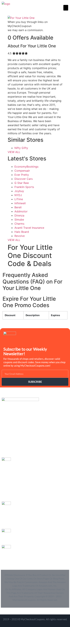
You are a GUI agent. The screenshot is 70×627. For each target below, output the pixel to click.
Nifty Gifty (21, 148)
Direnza (19, 215)
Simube (19, 219)
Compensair (22, 170)
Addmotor (21, 211)
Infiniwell (20, 203)
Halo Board (21, 231)
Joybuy (19, 191)
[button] (65, 8)
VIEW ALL (14, 152)
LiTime (18, 199)
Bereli (18, 207)
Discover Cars (23, 178)
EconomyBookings (26, 166)
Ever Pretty (21, 174)
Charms (19, 223)
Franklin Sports (24, 187)
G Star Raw (21, 183)
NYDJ (18, 195)
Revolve (19, 236)
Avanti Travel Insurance (29, 227)
